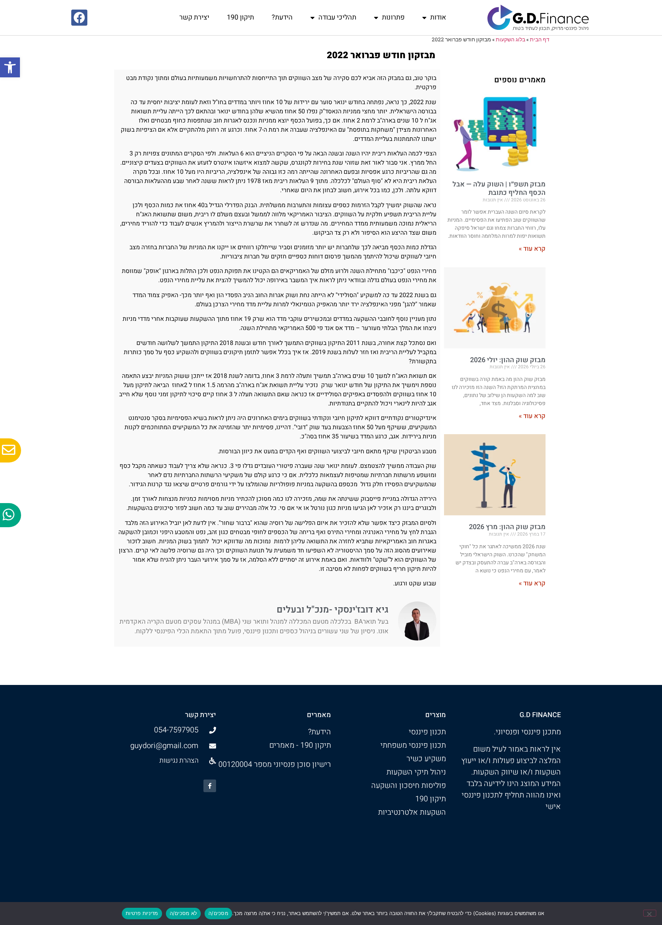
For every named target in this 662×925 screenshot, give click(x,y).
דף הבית (539, 39)
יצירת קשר (194, 17)
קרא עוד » (532, 248)
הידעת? (282, 17)
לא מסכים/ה (183, 913)
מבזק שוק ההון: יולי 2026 (508, 360)
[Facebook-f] (209, 786)
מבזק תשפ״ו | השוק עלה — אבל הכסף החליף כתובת (499, 188)
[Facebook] (79, 18)
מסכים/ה (218, 913)
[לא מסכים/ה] (649, 913)
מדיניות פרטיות (142, 913)
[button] (10, 67)
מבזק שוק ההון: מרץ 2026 (507, 527)
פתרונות (393, 17)
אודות (438, 17)
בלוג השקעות (510, 39)
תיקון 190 (240, 17)
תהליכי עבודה (337, 17)
